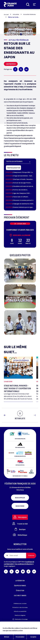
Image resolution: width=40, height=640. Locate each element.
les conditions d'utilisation (23, 564)
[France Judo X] (12, 571)
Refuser (6, 637)
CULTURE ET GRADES (20, 595)
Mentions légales (20, 615)
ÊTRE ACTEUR (20, 590)
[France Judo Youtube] (17, 571)
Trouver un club (22, 524)
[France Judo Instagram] (23, 571)
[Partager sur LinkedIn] (26, 69)
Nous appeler (20, 498)
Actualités (16, 14)
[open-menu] (34, 4)
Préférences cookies (20, 603)
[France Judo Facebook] (6, 571)
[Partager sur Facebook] (15, 69)
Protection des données (20, 607)
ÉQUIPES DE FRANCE (20, 585)
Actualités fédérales (29, 14)
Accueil (6, 14)
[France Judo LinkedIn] (34, 571)
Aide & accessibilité (20, 611)
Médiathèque (22, 535)
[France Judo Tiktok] (28, 571)
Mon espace (22, 517)
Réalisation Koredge (21, 619)
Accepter (33, 637)
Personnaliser (20, 637)
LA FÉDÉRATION (20, 581)
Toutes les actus (13, 168)
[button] (20, 271)
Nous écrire (20, 506)
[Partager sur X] (21, 69)
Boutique (22, 529)
